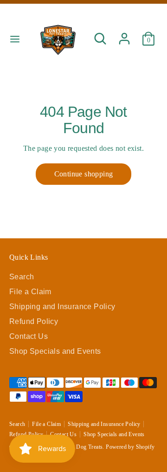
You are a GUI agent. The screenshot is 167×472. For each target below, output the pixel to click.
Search (21, 277)
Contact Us (28, 336)
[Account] (124, 34)
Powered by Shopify (130, 447)
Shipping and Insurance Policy (62, 306)
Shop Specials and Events (55, 351)
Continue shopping (83, 174)
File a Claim (30, 292)
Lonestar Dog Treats (78, 447)
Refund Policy (33, 321)
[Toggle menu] (14, 38)
